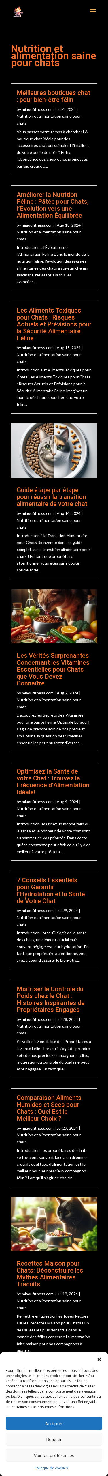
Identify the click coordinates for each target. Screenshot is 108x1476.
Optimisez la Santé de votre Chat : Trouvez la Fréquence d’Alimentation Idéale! (53, 782)
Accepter (54, 1423)
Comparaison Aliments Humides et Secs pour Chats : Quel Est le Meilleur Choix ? (49, 1108)
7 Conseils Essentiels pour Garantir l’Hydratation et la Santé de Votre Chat (51, 891)
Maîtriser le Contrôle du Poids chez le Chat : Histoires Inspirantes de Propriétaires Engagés (51, 999)
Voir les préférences (54, 1455)
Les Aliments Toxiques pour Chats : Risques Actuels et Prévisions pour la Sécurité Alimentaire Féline (54, 324)
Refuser (54, 1439)
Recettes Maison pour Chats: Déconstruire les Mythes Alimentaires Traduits (50, 1274)
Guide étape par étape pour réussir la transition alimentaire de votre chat (52, 496)
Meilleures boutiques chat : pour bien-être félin (53, 96)
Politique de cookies (51, 1468)
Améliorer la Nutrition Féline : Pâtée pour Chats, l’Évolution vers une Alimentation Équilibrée (53, 205)
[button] (99, 1359)
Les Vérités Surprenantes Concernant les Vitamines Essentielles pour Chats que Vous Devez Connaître (53, 669)
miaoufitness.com (38, 109)
